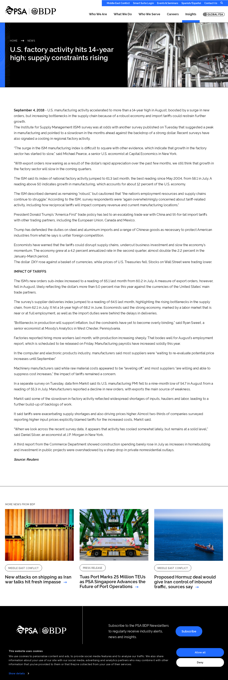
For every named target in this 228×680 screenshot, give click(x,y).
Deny (200, 662)
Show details (17, 673)
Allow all (200, 652)
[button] (98, 14)
